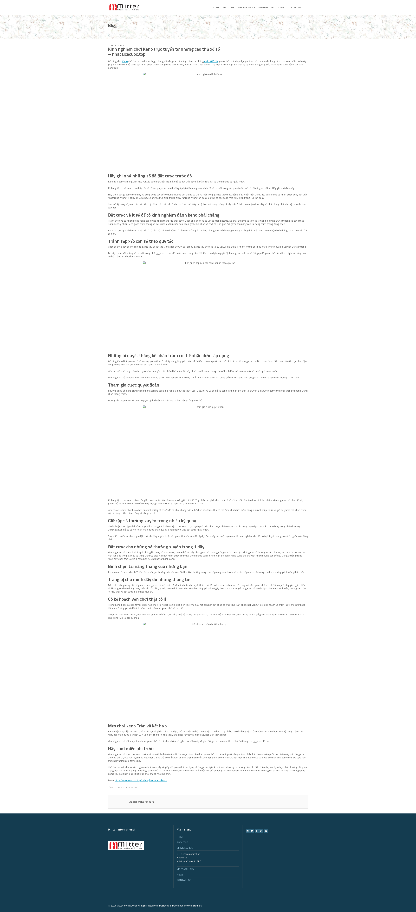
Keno (125, 61)
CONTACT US (184, 879)
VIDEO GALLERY (185, 869)
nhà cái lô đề (211, 61)
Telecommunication (189, 854)
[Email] (248, 831)
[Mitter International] (124, 7)
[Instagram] (266, 831)
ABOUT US (182, 842)
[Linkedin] (261, 831)
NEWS (180, 874)
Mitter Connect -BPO (190, 861)
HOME (180, 836)
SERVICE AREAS (185, 847)
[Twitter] (252, 831)
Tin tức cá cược (131, 787)
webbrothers (116, 787)
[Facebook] (257, 831)
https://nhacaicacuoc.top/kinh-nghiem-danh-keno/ (141, 780)
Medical (183, 857)
